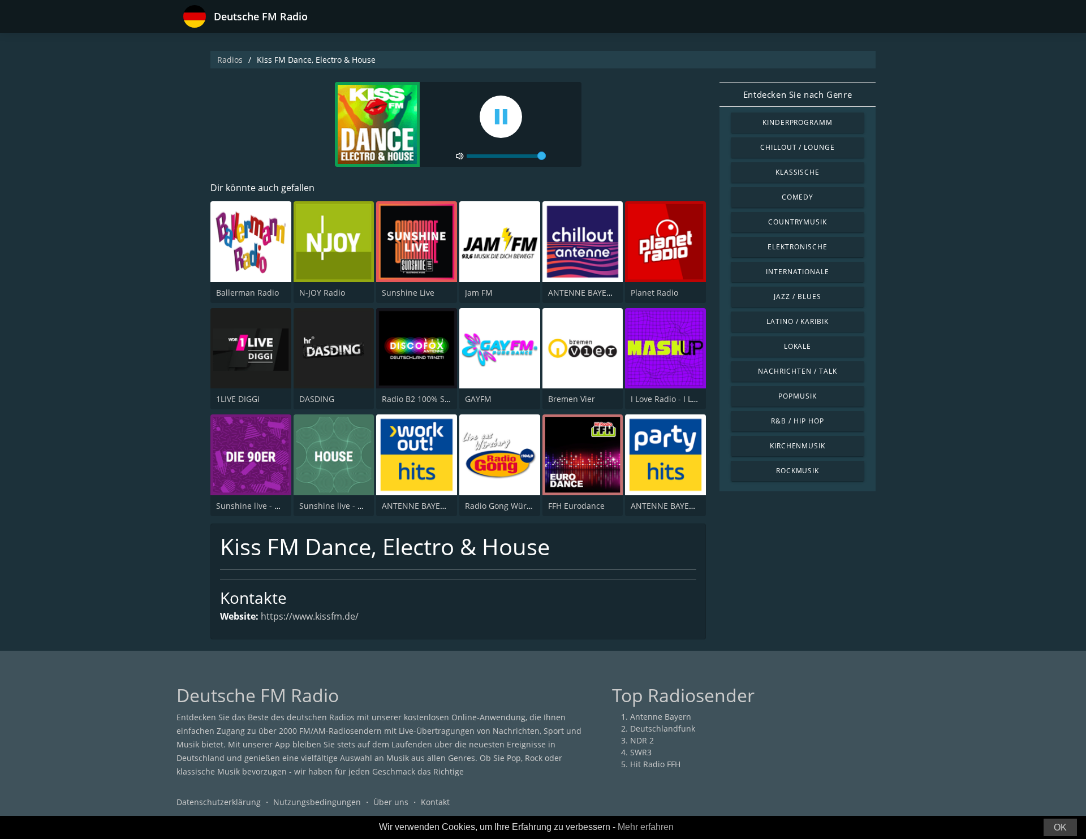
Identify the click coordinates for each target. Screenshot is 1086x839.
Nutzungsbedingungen (317, 802)
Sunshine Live (408, 292)
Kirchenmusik (798, 446)
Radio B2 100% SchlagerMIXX (437, 398)
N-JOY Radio (322, 292)
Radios (230, 59)
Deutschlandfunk (662, 728)
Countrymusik (798, 222)
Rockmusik (798, 470)
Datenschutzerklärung (218, 802)
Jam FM (479, 292)
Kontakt (435, 802)
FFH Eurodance (576, 505)
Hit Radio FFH (655, 764)
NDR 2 (642, 740)
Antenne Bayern (660, 716)
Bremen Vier (571, 398)
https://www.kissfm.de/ (310, 616)
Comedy (798, 197)
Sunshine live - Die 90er (261, 505)
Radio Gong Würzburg (507, 505)
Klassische (797, 172)
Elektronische (797, 247)
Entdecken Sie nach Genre (797, 94)
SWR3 (641, 752)
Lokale (798, 346)
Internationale (797, 271)
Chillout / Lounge (797, 147)
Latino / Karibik (797, 321)
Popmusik (797, 396)
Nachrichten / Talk (797, 371)
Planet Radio (654, 292)
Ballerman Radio (247, 292)
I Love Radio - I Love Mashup (684, 398)
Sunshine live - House (340, 505)
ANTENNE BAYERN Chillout (598, 292)
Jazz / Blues (797, 296)
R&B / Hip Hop (797, 421)
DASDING (316, 398)
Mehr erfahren (646, 827)
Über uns (390, 802)
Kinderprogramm (797, 122)
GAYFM (478, 398)
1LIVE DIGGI (238, 398)
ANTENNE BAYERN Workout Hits (442, 505)
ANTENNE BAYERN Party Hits (685, 505)
